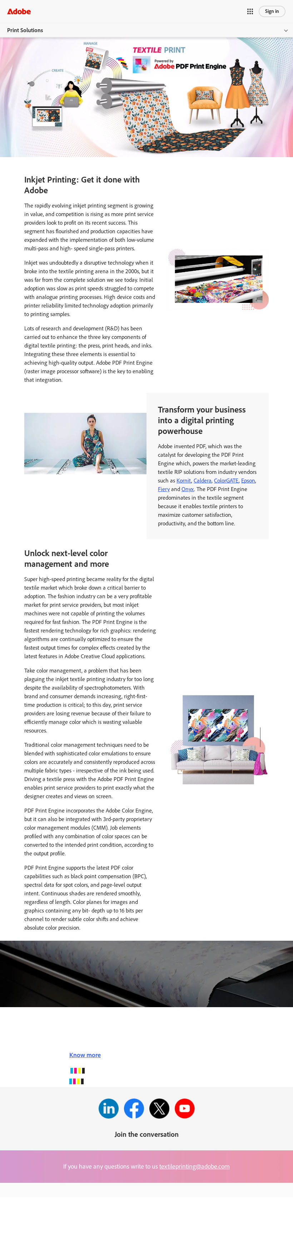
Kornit (184, 480)
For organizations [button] (29, 1229)
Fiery (164, 489)
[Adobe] (19, 11)
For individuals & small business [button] (45, 1198)
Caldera (203, 480)
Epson (248, 480)
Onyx (188, 489)
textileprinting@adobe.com (194, 1166)
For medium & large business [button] (42, 1213)
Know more (85, 1055)
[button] (250, 11)
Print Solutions (25, 30)
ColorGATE (226, 480)
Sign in (272, 11)
